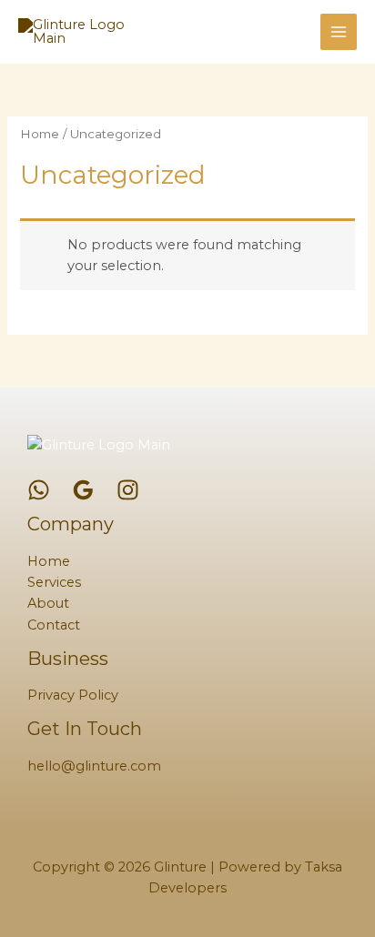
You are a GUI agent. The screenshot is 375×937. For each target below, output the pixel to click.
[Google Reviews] (83, 490)
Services (54, 582)
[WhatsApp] (38, 490)
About (48, 603)
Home (39, 133)
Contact (53, 625)
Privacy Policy (72, 695)
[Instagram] (128, 490)
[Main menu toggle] (338, 32)
